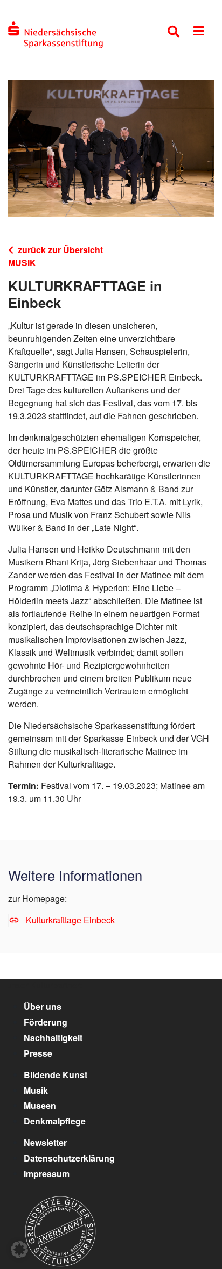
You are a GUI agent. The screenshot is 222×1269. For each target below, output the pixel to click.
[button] (19, 1249)
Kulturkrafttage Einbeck (70, 920)
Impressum (47, 1173)
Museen (40, 1105)
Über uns (42, 1006)
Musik (36, 1090)
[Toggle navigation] (198, 33)
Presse (38, 1053)
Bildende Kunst (55, 1075)
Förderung (45, 1022)
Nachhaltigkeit (53, 1037)
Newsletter (45, 1142)
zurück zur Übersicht (60, 249)
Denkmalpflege (55, 1121)
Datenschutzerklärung (69, 1158)
